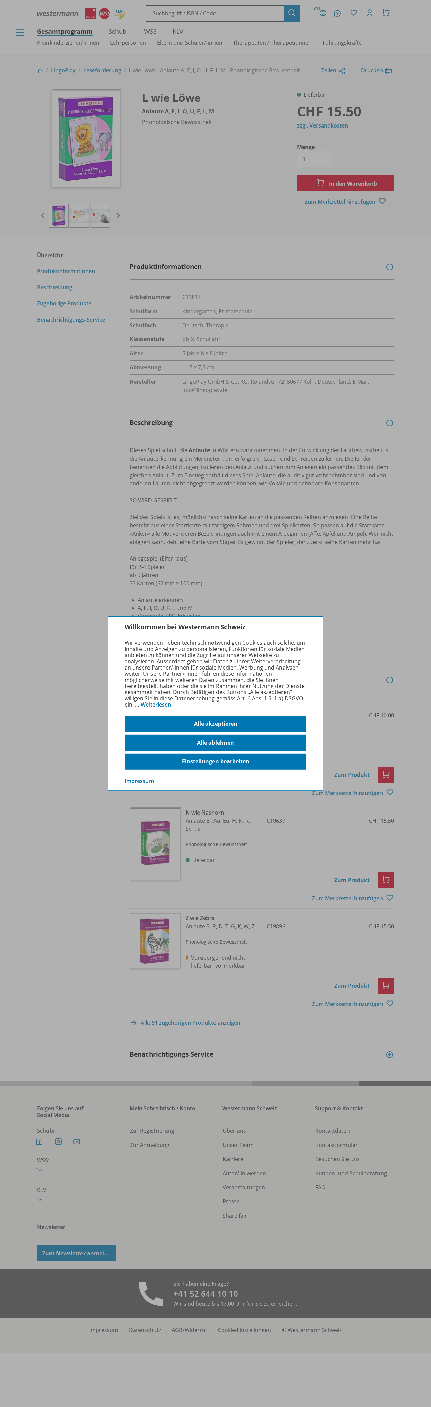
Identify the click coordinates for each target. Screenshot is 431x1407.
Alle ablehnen (215, 742)
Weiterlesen (156, 704)
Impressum (139, 780)
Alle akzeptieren (215, 723)
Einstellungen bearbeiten (216, 761)
